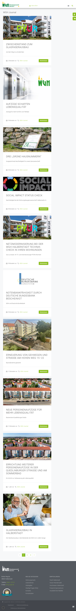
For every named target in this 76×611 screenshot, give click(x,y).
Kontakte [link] (28, 591)
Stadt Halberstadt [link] (55, 580)
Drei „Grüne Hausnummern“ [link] (23, 156)
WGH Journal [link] (23, 60)
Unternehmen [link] (30, 582)
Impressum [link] (11, 605)
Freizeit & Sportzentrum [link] (56, 588)
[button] (68, 5)
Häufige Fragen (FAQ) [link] (32, 588)
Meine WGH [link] (34, 5)
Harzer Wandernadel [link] (56, 582)
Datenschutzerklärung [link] (22, 605)
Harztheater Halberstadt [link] (57, 585)
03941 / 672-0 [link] (10, 582)
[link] (10, 4)
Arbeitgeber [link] (29, 585)
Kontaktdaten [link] (30, 593)
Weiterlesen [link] (43, 60)
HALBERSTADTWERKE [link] (56, 591)
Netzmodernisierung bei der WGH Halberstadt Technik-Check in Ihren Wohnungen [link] (24, 247)
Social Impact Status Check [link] (24, 195)
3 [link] (30, 555)
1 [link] (23, 555)
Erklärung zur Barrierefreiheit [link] (18, 608)
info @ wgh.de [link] (10, 584)
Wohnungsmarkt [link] (30, 580)
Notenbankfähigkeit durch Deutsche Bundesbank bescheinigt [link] (24, 295)
